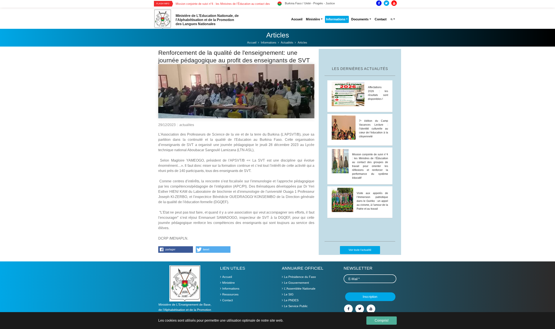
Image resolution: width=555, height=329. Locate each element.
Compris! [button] (381, 320)
